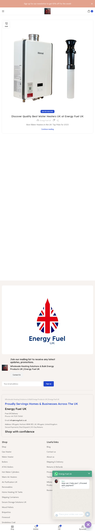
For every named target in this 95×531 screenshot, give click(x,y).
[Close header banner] (92, 3)
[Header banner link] (44, 3)
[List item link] (22, 446)
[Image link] (47, 319)
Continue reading (47, 129)
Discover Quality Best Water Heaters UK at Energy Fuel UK (47, 116)
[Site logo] (47, 11)
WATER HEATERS (47, 111)
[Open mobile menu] (3, 11)
